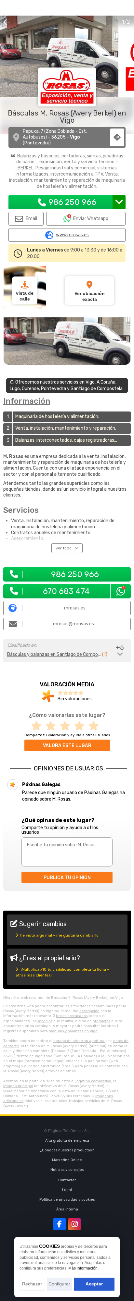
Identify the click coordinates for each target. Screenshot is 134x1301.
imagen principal (18, 1086)
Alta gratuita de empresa (67, 1140)
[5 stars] (95, 726)
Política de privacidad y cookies (67, 1199)
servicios (44, 1021)
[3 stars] (67, 726)
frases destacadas (71, 1016)
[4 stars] (81, 726)
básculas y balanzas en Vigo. (74, 1031)
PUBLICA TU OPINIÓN (67, 877)
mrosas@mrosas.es (73, 624)
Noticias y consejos (67, 1170)
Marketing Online (67, 1160)
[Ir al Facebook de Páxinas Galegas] (59, 1224)
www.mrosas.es (72, 235)
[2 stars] (53, 726)
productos (101, 1021)
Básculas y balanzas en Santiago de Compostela (54, 654)
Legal (67, 1190)
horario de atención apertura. (79, 1041)
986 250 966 (72, 202)
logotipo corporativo (93, 1081)
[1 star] (38, 726)
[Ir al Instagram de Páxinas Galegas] (74, 1224)
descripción (89, 1011)
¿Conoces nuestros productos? (67, 1150)
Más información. (83, 1268)
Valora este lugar (67, 745)
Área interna (67, 1209)
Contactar (67, 1180)
